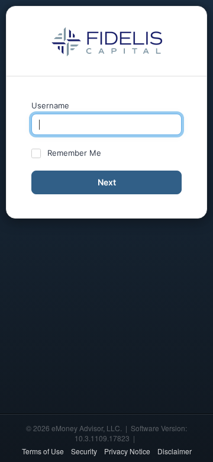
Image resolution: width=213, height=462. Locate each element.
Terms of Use (43, 451)
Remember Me (74, 153)
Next (107, 182)
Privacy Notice (127, 451)
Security (84, 451)
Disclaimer (174, 451)
